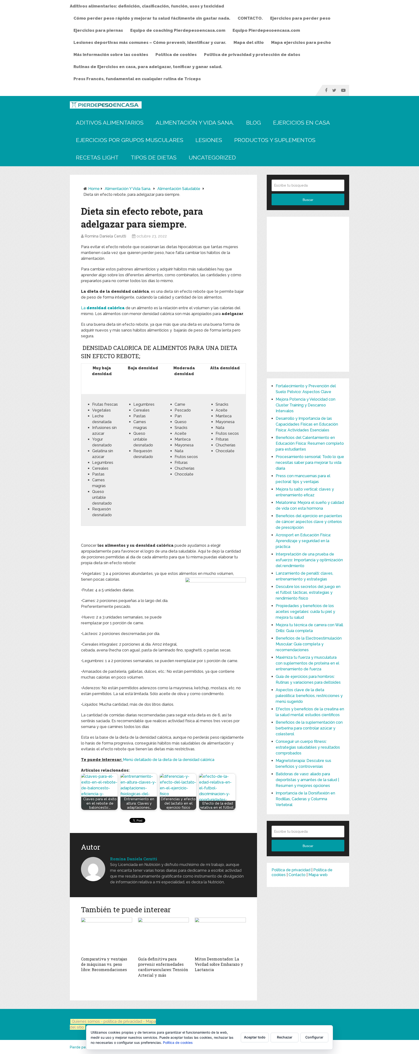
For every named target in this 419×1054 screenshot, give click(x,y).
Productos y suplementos (274, 140)
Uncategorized (212, 157)
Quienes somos (86, 1021)
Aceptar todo (255, 1037)
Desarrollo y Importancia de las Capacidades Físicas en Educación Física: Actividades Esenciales (307, 424)
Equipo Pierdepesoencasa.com (266, 30)
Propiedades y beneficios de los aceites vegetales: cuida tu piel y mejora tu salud (305, 611)
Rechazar (284, 1037)
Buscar (308, 200)
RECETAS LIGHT (97, 157)
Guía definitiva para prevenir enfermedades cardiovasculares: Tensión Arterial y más (163, 967)
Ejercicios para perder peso (300, 18)
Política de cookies (176, 54)
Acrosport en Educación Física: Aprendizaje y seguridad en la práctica (303, 541)
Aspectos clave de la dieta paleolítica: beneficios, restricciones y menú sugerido (309, 696)
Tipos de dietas (154, 157)
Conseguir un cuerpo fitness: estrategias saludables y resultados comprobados (308, 747)
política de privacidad (123, 1021)
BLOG (253, 122)
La (103, 308)
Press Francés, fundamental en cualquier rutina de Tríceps (137, 78)
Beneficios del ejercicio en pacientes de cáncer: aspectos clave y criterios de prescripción (309, 522)
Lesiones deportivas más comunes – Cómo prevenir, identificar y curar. (149, 42)
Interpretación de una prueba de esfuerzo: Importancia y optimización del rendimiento (309, 560)
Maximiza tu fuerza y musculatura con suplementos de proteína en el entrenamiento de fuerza (307, 663)
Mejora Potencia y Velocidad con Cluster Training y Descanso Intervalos (305, 405)
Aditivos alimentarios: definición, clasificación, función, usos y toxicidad (147, 6)
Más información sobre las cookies (110, 54)
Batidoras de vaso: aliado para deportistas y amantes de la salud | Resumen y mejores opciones (307, 780)
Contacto (297, 874)
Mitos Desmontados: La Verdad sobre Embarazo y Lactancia (219, 964)
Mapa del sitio (249, 42)
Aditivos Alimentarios (110, 122)
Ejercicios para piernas (98, 30)
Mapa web (318, 874)
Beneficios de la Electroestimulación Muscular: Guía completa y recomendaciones (309, 644)
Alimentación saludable (178, 188)
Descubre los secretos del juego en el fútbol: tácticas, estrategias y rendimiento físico (308, 592)
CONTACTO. (250, 18)
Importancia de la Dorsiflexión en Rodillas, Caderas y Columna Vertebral (305, 799)
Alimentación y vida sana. (195, 122)
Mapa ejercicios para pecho (301, 42)
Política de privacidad (291, 870)
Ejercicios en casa (301, 122)
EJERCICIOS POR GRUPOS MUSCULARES (129, 140)
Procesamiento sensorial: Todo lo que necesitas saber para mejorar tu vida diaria (310, 462)
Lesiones (208, 140)
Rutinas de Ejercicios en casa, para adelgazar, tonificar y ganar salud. (147, 66)
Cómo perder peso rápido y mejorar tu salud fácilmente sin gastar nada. (151, 18)
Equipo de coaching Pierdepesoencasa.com (177, 30)
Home (94, 188)
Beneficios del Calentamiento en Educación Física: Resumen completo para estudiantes (310, 443)
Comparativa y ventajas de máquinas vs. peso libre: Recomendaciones (104, 964)
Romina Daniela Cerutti (105, 236)
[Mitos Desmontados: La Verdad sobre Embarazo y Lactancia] (220, 936)
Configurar (314, 1037)
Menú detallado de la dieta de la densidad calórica (168, 759)
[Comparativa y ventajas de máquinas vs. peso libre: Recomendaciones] (106, 936)
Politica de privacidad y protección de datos (252, 54)
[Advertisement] (308, 294)
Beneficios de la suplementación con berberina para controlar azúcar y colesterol (309, 728)
